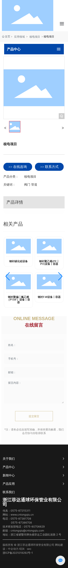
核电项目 (34, 36)
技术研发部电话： (13, 526)
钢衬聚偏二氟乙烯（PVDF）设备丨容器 (18, 300)
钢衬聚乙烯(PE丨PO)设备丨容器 (49, 262)
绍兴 (22, 548)
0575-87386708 (21, 522)
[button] (7, 276)
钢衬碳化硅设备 (18, 261)
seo (29, 548)
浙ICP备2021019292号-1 (18, 552)
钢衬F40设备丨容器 (49, 297)
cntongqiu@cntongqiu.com (27, 530)
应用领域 (19, 36)
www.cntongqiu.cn (22, 514)
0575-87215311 (20, 510)
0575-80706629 (34, 526)
